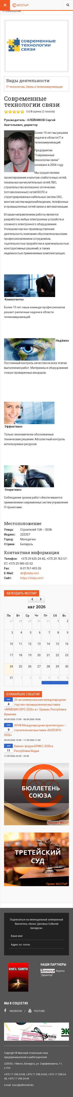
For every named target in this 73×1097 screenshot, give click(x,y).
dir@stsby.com (29, 573)
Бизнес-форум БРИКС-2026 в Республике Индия (33, 749)
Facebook (15, 1011)
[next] (40, 599)
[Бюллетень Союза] (36, 794)
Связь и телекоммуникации (44, 86)
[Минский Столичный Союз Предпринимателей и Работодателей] (21, 5)
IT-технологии (12, 11)
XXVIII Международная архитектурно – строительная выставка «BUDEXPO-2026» (35, 730)
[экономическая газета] (36, 1032)
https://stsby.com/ (32, 578)
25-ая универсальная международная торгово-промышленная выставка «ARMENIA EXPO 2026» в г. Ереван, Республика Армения (35, 707)
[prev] (32, 599)
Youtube (39, 1011)
